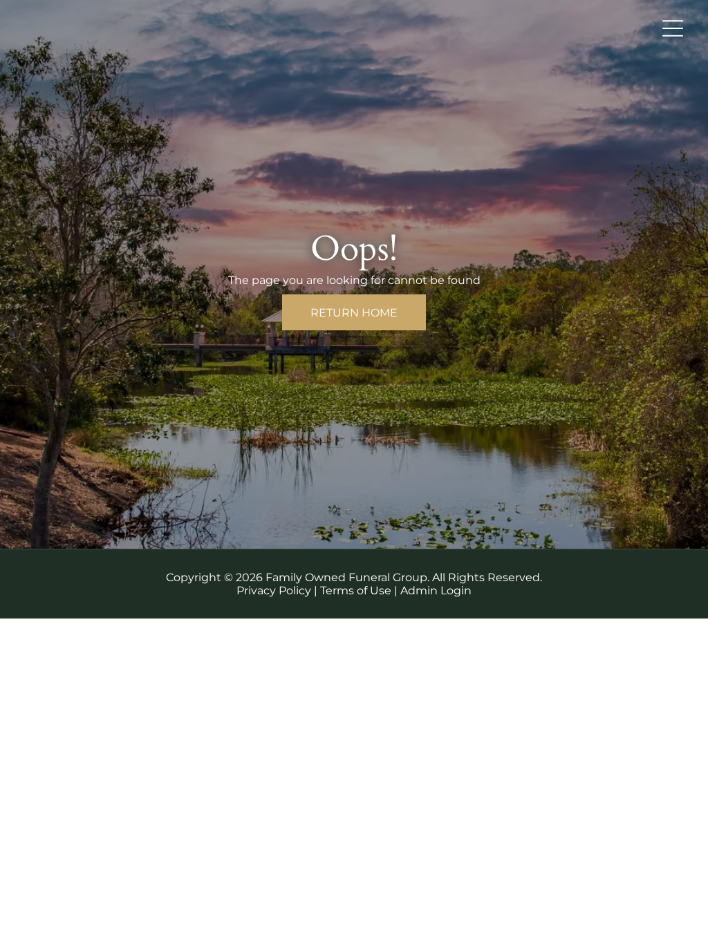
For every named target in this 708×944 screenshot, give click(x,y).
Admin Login (436, 590)
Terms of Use (355, 590)
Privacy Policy (273, 590)
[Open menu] (672, 28)
